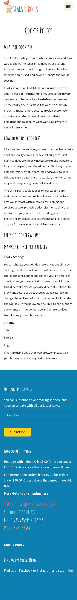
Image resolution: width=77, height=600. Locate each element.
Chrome (9, 322)
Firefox (8, 337)
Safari (7, 330)
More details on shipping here (26, 493)
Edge (7, 345)
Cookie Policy (14, 544)
